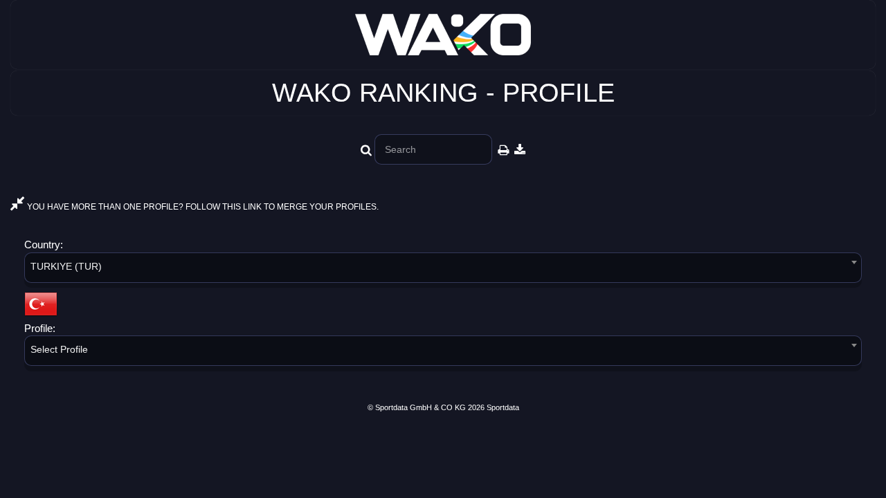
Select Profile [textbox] (59, 349)
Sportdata (503, 407)
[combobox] (443, 270)
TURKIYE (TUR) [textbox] (66, 266)
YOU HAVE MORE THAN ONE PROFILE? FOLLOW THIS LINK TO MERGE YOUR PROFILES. (202, 207)
